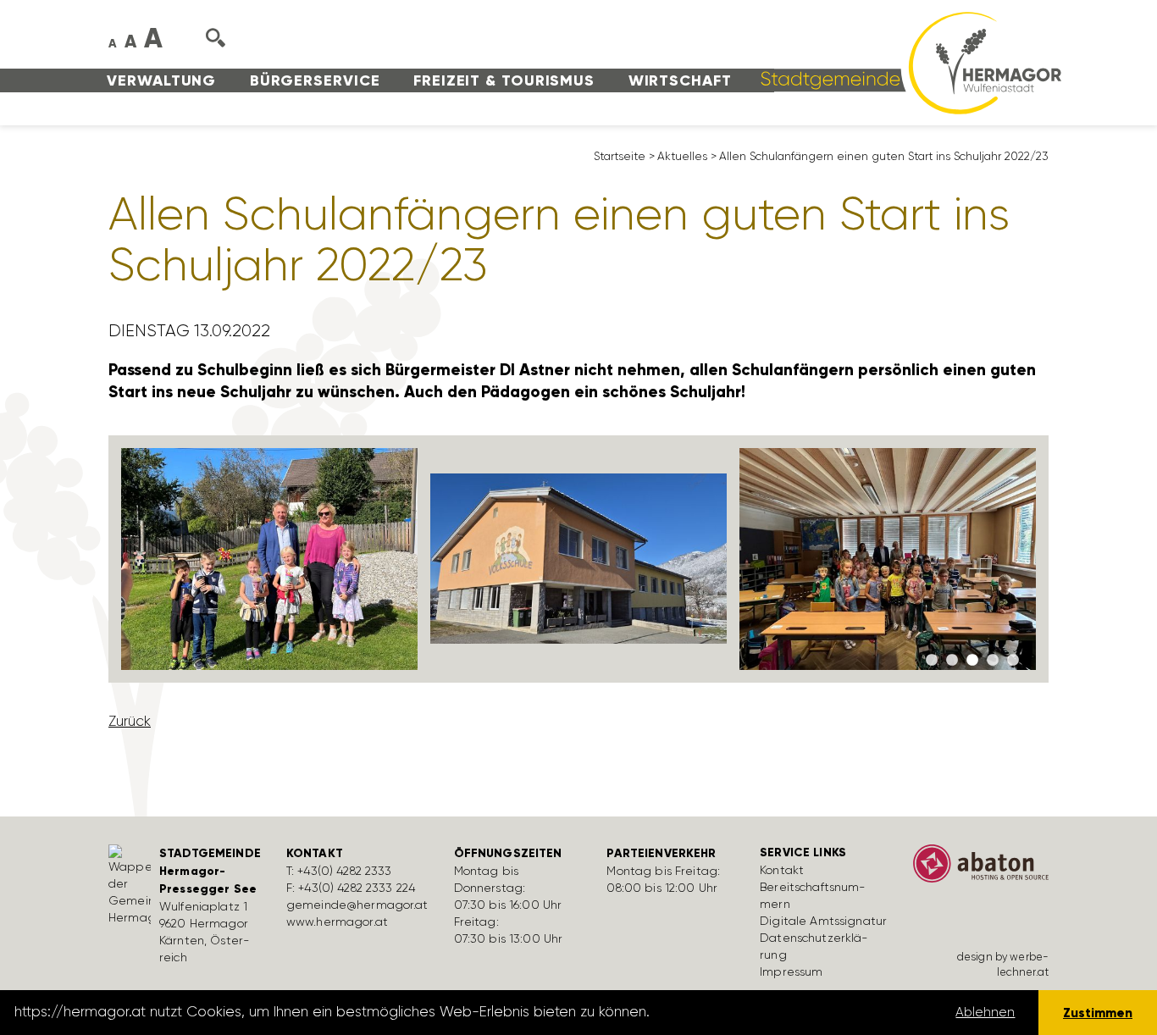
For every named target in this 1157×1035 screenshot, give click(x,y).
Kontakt (782, 870)
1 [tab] (931, 660)
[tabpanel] (269, 559)
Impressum (791, 971)
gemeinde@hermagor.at (357, 904)
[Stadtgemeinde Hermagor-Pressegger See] (905, 61)
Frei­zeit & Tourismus (504, 80)
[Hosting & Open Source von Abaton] (981, 869)
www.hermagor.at (337, 921)
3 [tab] (972, 660)
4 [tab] (992, 660)
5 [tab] (1013, 660)
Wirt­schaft (680, 80)
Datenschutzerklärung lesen (747, 1012)
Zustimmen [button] (1097, 1013)
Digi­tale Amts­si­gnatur (823, 920)
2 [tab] (952, 660)
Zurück (129, 720)
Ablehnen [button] (985, 1012)
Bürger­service (315, 80)
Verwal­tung (161, 80)
